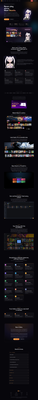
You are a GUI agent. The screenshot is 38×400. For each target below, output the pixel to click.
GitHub (21, 393)
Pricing (11, 395)
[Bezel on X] (33, 0)
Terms (26, 393)
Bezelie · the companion (12, 352)
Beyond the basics (12, 380)
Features (11, 393)
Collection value (16, 395)
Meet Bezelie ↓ (11, 19)
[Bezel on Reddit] (35, 0)
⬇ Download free (6, 19)
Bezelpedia (16, 393)
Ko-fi (21, 395)
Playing (10, 375)
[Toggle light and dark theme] (36, 0)
